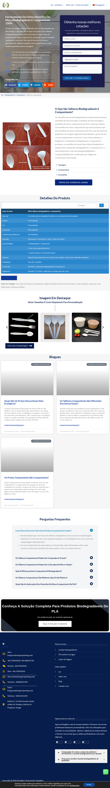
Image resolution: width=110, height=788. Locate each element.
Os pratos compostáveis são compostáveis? (26, 477)
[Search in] (105, 205)
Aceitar (89, 785)
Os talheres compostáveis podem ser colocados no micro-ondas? (43, 564)
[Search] (101, 205)
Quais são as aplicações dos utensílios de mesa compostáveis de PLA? (46, 584)
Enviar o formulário (77, 78)
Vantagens (62, 165)
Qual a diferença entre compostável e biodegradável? (38, 571)
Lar (2, 95)
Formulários (62, 175)
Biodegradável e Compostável (15, 95)
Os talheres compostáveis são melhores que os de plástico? (41, 577)
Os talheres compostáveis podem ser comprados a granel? (40, 558)
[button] (63, 5)
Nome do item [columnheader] (7, 211)
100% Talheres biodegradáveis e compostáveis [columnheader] (44, 211)
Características (63, 170)
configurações (74, 786)
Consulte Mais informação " (14, 425)
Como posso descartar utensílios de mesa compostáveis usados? (43, 530)
